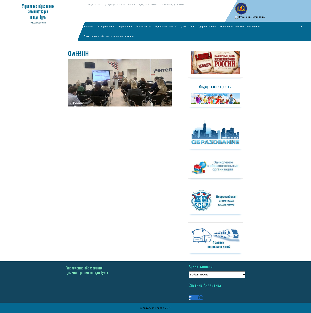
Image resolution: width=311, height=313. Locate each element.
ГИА (192, 26)
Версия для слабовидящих (251, 17)
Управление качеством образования (240, 26)
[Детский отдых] (215, 98)
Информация (125, 26)
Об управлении (105, 26)
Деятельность (143, 26)
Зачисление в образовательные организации (109, 36)
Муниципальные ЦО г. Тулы (170, 26)
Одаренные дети (207, 26)
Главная (88, 26)
